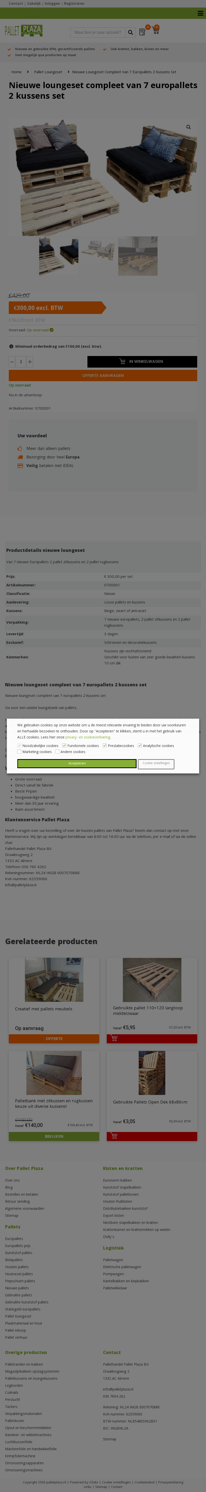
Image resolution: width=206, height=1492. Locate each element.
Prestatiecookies (121, 746)
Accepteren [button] (77, 763)
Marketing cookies (37, 752)
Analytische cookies (158, 746)
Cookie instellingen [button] (156, 763)
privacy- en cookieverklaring (88, 738)
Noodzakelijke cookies (40, 746)
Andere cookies (73, 752)
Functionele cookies (83, 746)
